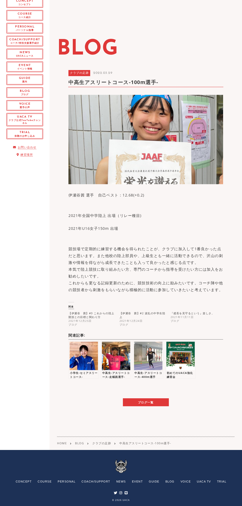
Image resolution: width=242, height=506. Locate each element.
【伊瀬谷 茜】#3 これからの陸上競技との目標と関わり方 (91, 315)
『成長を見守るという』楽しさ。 (193, 313)
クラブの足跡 (79, 73)
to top (234, 499)
